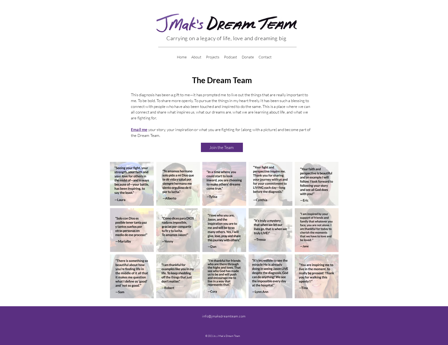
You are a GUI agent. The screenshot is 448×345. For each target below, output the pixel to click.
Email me (139, 129)
